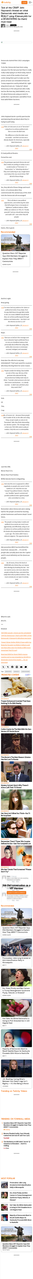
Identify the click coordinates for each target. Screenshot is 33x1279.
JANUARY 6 (16, 671)
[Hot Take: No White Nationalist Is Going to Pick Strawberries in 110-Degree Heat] (16, 1008)
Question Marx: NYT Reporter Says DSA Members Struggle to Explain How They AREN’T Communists (16, 930)
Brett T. (4, 965)
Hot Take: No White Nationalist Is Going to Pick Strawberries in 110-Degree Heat (16, 1021)
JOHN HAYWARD (25, 671)
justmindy (5, 1086)
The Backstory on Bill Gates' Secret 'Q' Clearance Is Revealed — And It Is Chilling (17, 1144)
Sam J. (8, 25)
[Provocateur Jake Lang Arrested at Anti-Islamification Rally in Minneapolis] (16, 947)
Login (24, 2)
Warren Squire (6, 264)
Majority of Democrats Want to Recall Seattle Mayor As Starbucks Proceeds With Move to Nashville (16, 1051)
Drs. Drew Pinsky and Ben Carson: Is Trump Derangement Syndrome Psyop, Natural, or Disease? (16, 990)
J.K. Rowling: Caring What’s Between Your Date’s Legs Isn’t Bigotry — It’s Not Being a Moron (15, 1081)
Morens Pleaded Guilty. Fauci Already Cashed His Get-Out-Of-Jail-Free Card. (17, 1134)
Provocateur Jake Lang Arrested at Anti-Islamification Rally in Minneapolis (16, 960)
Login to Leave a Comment (16, 892)
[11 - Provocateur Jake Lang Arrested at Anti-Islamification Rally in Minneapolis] (4, 1185)
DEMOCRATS (8, 671)
